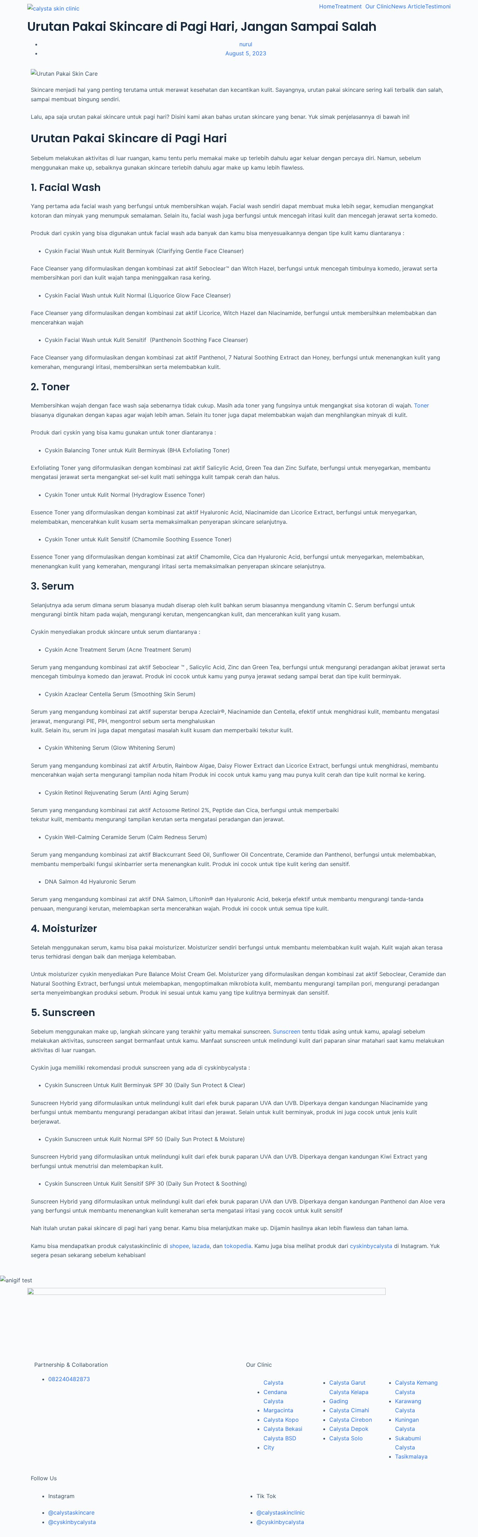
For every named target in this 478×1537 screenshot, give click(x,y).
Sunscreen (286, 1031)
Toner (421, 405)
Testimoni (438, 6)
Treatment (348, 6)
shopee (179, 1245)
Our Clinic (378, 6)
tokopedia (237, 1245)
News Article (408, 6)
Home (327, 6)
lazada (201, 1245)
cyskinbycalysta (371, 1245)
